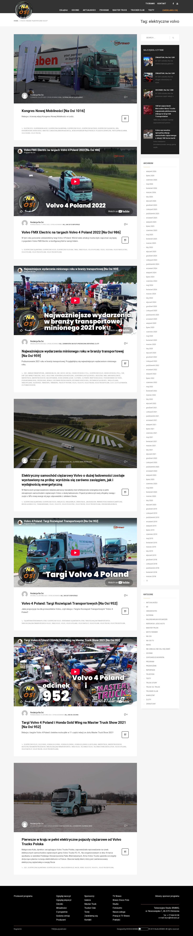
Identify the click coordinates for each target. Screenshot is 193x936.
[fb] (173, 4)
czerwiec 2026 (151, 180)
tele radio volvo (87, 746)
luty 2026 (149, 197)
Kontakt (87, 920)
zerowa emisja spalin (109, 504)
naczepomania (51, 378)
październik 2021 (152, 416)
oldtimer (77, 378)
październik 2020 (152, 467)
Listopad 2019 (151, 513)
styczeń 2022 (151, 403)
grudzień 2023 (151, 306)
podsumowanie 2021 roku (113, 378)
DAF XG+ (68, 373)
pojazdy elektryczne (103, 130)
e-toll (86, 373)
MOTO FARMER (152, 632)
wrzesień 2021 (151, 420)
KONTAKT (161, 3)
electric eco (28, 128)
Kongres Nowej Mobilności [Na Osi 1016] (53, 111)
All (60, 97)
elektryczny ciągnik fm (106, 128)
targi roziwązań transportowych (97, 621)
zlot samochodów (28, 385)
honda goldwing (67, 744)
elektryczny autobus (89, 128)
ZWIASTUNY (151, 704)
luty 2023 (149, 349)
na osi (77, 867)
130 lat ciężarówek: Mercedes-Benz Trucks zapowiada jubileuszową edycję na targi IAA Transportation (165, 111)
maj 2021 (149, 437)
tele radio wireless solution (104, 746)
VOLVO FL (95, 867)
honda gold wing (53, 744)
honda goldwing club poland (86, 744)
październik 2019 (152, 517)
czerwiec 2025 (151, 230)
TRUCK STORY (151, 683)
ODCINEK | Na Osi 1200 (164, 90)
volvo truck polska (39, 252)
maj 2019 (149, 538)
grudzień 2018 (151, 560)
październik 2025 (152, 214)
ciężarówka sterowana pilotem (35, 621)
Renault (49, 380)
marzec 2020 (151, 496)
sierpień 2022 (151, 374)
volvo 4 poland (71, 623)
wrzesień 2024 (151, 268)
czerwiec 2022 (151, 382)
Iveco (43, 375)
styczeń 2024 (151, 302)
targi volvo (83, 249)
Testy (87, 912)
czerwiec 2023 (151, 332)
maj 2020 (149, 488)
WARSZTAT (150, 695)
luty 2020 (149, 500)
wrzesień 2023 (151, 319)
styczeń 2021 (151, 454)
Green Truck (80, 502)
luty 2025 (149, 247)
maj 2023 (149, 336)
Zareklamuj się (91, 916)
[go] (173, 37)
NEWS (81, 462)
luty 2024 (149, 298)
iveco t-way (50, 375)
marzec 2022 (151, 395)
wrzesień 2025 (151, 218)
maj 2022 (149, 387)
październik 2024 (152, 264)
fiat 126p (24, 375)
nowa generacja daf (65, 378)
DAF (58, 373)
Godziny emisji (63, 916)
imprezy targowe (34, 375)
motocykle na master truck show (33, 746)
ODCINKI (75, 715)
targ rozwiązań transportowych (58, 746)
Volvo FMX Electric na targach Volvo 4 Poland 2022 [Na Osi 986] (71, 232)
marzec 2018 (151, 576)
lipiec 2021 (150, 429)
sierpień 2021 (151, 425)
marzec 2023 (151, 344)
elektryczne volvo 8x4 (65, 249)
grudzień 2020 (151, 458)
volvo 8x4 (109, 249)
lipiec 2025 (150, 226)
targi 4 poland (113, 380)
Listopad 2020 (151, 462)
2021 (25, 373)
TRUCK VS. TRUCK (153, 687)
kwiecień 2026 (151, 188)
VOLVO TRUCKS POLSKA (54, 252)
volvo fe (80, 382)
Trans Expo (46, 382)
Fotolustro (117, 908)
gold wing (42, 744)
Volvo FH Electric (68, 504)
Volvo (102, 249)
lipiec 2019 (150, 530)
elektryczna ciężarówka (57, 128)
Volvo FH (58, 504)
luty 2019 (149, 551)
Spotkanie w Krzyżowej (80, 380)
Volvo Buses (26, 133)
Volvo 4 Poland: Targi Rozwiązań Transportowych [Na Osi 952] (69, 603)
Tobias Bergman (42, 504)
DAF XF (62, 373)
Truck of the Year (65, 382)
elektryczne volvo (74, 128)
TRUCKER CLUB (152, 691)
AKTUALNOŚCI (64, 462)
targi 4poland (27, 382)
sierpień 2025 (151, 222)
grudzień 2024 (151, 256)
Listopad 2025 (151, 209)
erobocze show (110, 373)
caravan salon (50, 373)
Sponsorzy (89, 896)
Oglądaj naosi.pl (63, 896)
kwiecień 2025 (151, 239)
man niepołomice (114, 375)
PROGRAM (150, 662)
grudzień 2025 (151, 205)
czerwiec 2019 (151, 534)
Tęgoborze (37, 382)
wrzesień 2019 (151, 522)
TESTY (148, 678)
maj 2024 (149, 285)
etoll (118, 373)
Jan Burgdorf (91, 502)
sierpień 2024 (151, 273)
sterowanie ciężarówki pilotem (73, 621)
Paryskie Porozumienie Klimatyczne (109, 502)
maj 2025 (149, 235)
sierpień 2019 (151, 526)
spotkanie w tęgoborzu (98, 380)
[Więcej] (125, 122)
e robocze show (78, 373)
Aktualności (61, 908)
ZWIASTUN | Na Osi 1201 (165, 57)
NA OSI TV (72, 97)
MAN (105, 375)
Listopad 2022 (151, 361)
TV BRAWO (150, 3)
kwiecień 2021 (151, 441)
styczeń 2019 (151, 555)
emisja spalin (70, 502)
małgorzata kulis (67, 867)
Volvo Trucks (35, 133)
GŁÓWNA (65, 97)
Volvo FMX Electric (120, 249)
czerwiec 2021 (151, 433)
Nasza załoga (119, 912)
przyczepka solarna (119, 130)
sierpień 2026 (151, 171)
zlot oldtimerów (120, 382)
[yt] (177, 4)
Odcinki (59, 904)
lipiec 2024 (150, 277)
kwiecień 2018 (151, 572)
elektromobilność (41, 128)
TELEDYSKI (150, 674)
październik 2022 (152, 365)
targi (76, 249)
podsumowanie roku (29, 380)
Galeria (87, 900)
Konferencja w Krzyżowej (64, 375)
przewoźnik (41, 380)
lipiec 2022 (150, 378)
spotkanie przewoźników (62, 380)
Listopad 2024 (151, 260)
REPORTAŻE (79, 97)
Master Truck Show (38, 378)
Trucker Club (90, 908)
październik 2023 (152, 315)
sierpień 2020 (151, 475)
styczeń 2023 (151, 353)
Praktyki (116, 920)
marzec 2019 (151, 547)
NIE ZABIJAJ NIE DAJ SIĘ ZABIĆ (158, 649)
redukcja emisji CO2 (29, 504)
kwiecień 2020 (151, 492)
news (82, 867)
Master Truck (26, 378)
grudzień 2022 (151, 357)
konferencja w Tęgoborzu (85, 375)
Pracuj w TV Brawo (121, 916)
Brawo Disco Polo (121, 900)
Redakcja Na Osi (37, 95)
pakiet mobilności (96, 378)
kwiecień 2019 (151, 543)
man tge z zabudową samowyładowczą (57, 130)
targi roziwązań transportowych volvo (36, 623)
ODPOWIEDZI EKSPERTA (155, 657)
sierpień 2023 (151, 323)
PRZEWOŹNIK (82, 343)
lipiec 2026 (150, 176)
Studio (116, 904)
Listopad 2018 (151, 564)
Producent (61, 920)
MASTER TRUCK (152, 628)
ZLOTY (97, 343)
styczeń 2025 (151, 252)
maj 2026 (149, 184)
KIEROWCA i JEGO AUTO (155, 624)
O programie (61, 912)
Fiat (122, 373)
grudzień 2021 (151, 408)
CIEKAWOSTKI (66, 343)
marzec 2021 (151, 446)
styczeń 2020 (151, 505)
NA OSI (70, 715)
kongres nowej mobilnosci (32, 130)
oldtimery (85, 378)
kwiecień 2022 (151, 391)
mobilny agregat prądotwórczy (83, 130)
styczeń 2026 (151, 201)
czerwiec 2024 (151, 281)
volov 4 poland (94, 249)
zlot (112, 382)
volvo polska (26, 252)
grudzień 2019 (151, 509)
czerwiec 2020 (151, 484)
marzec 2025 (151, 243)
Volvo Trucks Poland (50, 749)
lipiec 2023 (150, 327)
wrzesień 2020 (151, 471)
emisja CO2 (61, 502)
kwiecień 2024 (151, 290)
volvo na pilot (83, 623)
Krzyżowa (99, 375)
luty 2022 (149, 399)
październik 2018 (152, 568)
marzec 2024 (151, 294)
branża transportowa (36, 373)
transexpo (54, 382)
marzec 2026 (151, 192)
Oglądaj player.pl (63, 900)
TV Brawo (117, 896)
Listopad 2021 (151, 412)
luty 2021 (149, 450)
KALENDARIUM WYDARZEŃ (156, 619)
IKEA (117, 128)
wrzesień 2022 (151, 370)
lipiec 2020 (150, 479)
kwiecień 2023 (151, 340)
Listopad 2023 (151, 311)
